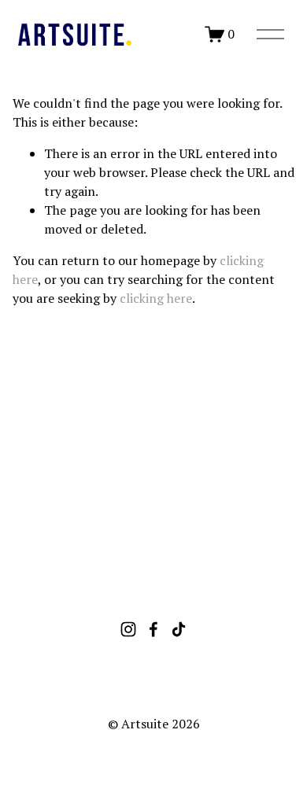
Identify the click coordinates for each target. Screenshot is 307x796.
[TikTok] (179, 629)
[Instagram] (128, 629)
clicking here (156, 298)
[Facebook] (153, 629)
